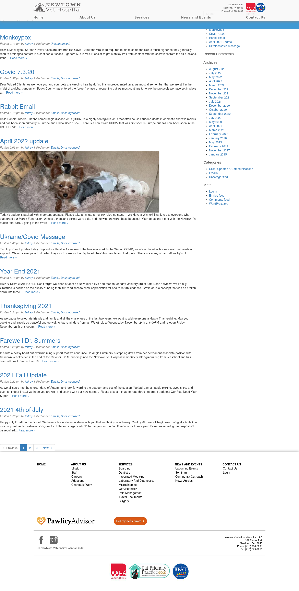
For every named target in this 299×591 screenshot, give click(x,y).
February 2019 (218, 146)
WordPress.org (218, 203)
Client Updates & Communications (231, 169)
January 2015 (218, 154)
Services (142, 17)
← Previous (10, 448)
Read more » (18, 58)
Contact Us (255, 17)
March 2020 (217, 130)
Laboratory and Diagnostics (136, 480)
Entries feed (217, 195)
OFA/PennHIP (128, 489)
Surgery (124, 501)
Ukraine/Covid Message (32, 236)
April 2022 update (24, 140)
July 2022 (215, 73)
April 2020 (215, 126)
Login (226, 472)
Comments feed (219, 199)
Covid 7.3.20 (17, 71)
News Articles (184, 480)
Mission (76, 468)
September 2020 (220, 114)
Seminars (181, 472)
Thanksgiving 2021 (26, 305)
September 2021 (220, 97)
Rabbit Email (17, 106)
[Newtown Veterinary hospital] (58, 7)
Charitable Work (81, 485)
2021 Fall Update (23, 374)
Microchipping (128, 485)
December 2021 (219, 89)
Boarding (124, 468)
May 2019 (215, 142)
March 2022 (217, 85)
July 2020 (215, 118)
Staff (74, 472)
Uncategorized (60, 44)
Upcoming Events (186, 468)
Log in (213, 191)
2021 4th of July (21, 409)
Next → (47, 448)
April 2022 (215, 81)
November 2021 (219, 93)
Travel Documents (130, 497)
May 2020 (215, 122)
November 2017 (219, 150)
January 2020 (218, 138)
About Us (88, 17)
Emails (55, 78)
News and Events (196, 17)
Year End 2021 (20, 271)
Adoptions (77, 480)
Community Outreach (189, 476)
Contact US (232, 464)
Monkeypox (15, 37)
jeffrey (29, 44)
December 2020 (219, 105)
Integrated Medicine (131, 476)
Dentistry (124, 472)
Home (39, 17)
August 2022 (217, 69)
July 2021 (215, 101)
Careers (76, 476)
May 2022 (215, 77)
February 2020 (218, 134)
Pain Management (130, 493)
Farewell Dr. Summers (30, 340)
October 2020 (218, 109)
